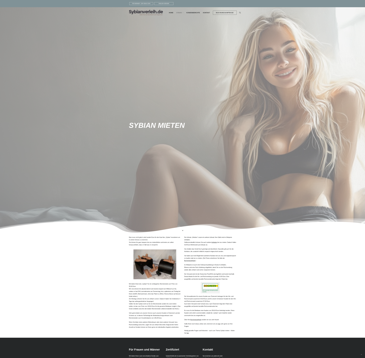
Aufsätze (214, 242)
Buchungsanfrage (189, 260)
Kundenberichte (193, 12)
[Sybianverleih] (146, 12)
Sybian (179, 12)
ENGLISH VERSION (164, 3)
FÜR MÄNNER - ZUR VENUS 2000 (141, 3)
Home (171, 12)
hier (219, 324)
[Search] (240, 12)
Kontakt (206, 12)
